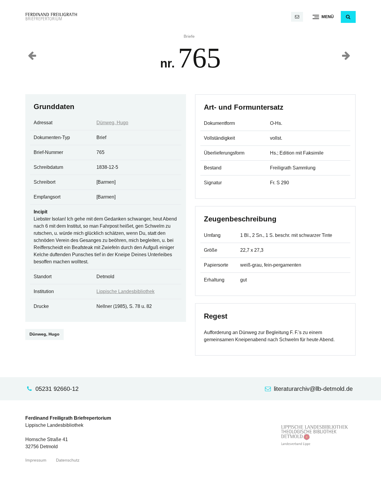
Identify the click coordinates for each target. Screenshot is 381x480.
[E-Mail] (297, 17)
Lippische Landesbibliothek (125, 291)
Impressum (35, 460)
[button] (348, 17)
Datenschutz (67, 460)
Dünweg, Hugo (112, 122)
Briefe (189, 36)
